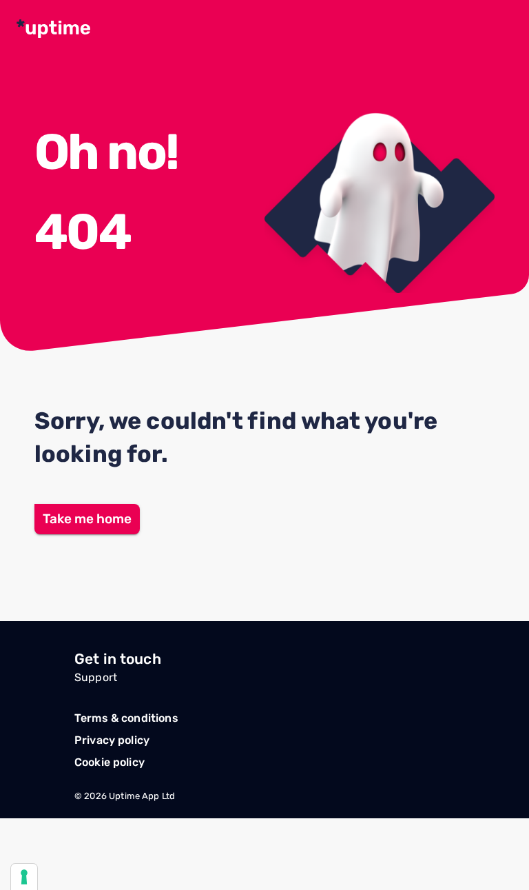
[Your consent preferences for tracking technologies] (24, 877)
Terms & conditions (126, 718)
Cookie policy (109, 762)
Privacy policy (111, 740)
